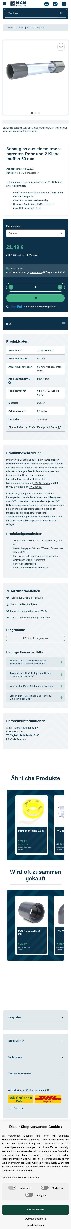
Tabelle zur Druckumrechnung (26, 597)
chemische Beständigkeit (23, 604)
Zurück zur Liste (16, 27)
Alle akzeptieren (35, 1209)
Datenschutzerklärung (14, 1177)
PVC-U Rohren (42, 482)
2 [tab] (35, 113)
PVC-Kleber (35, 486)
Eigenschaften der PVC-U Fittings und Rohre (33, 427)
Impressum (33, 1177)
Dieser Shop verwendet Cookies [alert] (35, 1127)
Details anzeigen (36, 1224)
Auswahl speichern (35, 1218)
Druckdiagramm (37, 638)
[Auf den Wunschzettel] (61, 47)
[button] (46, 4)
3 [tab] (39, 113)
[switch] (12, 1188)
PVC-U (41, 402)
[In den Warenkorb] (5, 38)
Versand (33, 255)
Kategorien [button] (14, 1017)
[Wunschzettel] (55, 4)
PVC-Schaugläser (29, 172)
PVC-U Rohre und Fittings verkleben (30, 617)
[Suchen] (61, 13)
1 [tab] (32, 113)
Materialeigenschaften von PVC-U (28, 610)
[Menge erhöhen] (60, 287)
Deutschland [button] (36, 272)
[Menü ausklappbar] (4, 2)
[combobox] (35, 233)
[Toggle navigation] (63, 323)
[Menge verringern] (11, 287)
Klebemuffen (47, 350)
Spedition (18, 1108)
